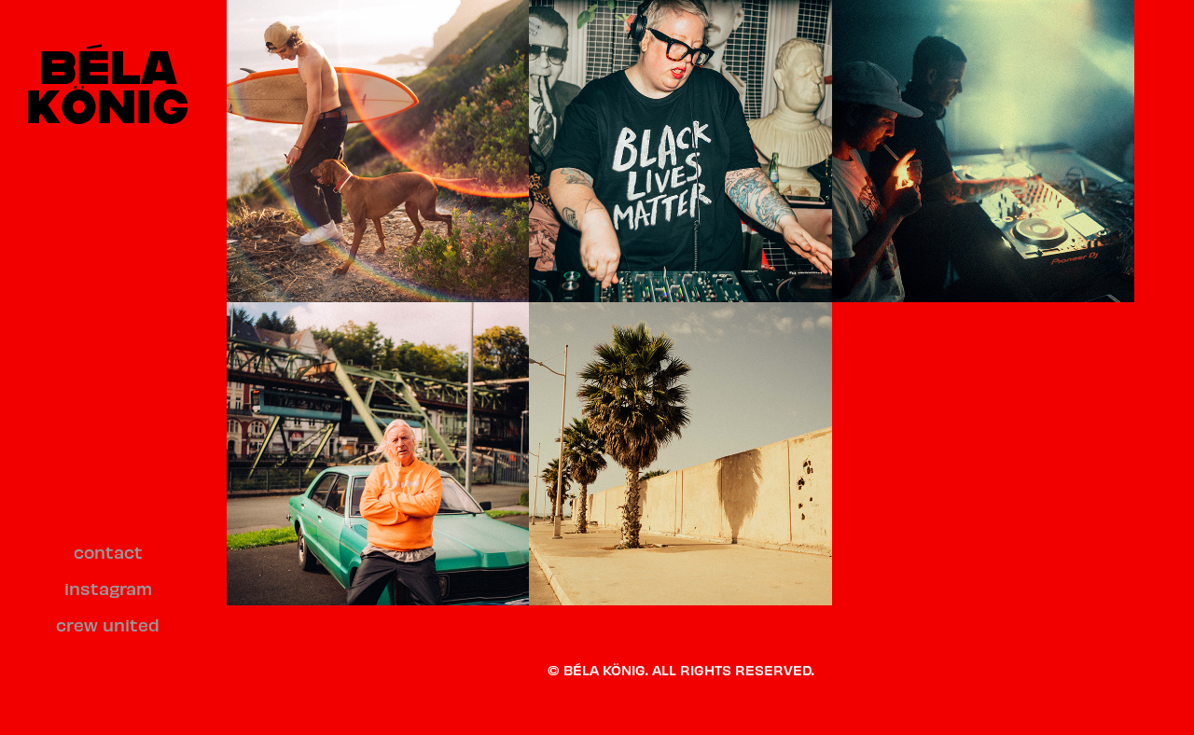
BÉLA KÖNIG (108, 85)
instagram (108, 588)
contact (108, 551)
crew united (108, 624)
